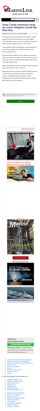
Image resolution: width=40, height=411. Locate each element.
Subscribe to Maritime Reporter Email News (20, 363)
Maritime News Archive (14, 370)
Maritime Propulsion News (15, 389)
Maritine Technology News (15, 381)
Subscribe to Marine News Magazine (18, 361)
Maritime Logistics (12, 396)
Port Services (12, 95)
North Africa (20, 95)
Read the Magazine (20, 258)
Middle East (5, 95)
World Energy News (13, 383)
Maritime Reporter (12, 33)
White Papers (11, 401)
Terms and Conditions (13, 366)
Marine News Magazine (14, 394)
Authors (9, 373)
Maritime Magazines (13, 399)
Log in (20, 101)
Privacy (9, 368)
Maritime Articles (12, 371)
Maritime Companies (13, 406)
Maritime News (11, 365)
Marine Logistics (21, 94)
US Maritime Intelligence (14, 403)
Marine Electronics (12, 388)
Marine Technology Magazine (16, 398)
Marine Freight (12, 94)
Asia (7, 94)
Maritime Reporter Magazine (15, 393)
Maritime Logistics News (14, 379)
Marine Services (30, 94)
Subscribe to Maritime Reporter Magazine (19, 360)
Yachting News (11, 386)
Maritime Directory (12, 404)
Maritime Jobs (11, 384)
